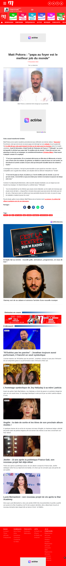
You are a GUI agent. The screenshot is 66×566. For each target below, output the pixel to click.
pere (13, 215)
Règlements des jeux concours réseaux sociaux (48, 537)
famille (50, 215)
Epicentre (57, 142)
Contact (6, 531)
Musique (47, 22)
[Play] (2, 15)
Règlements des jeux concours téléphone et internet (48, 556)
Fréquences (30, 22)
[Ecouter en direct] (53, 3)
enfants (47, 144)
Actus (39, 22)
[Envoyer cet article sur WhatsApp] (37, 208)
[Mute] (32, 9)
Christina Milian (48, 152)
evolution (29, 215)
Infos (15, 533)
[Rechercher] (57, 3)
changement (36, 215)
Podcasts (56, 22)
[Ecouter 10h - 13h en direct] (33, 319)
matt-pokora (18, 215)
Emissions (19, 22)
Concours (17, 537)
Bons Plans (17, 531)
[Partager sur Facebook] (24, 208)
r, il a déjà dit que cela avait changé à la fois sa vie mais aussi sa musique (28, 146)
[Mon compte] (61, 3)
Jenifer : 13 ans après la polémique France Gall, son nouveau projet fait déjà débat (28, 461)
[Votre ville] (49, 3)
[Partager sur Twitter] (29, 208)
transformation (44, 215)
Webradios (9, 22)
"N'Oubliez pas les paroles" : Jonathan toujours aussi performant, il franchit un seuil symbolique (29, 353)
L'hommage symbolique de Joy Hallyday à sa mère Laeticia (32, 387)
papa (24, 215)
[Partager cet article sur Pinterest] (33, 208)
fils (9, 215)
